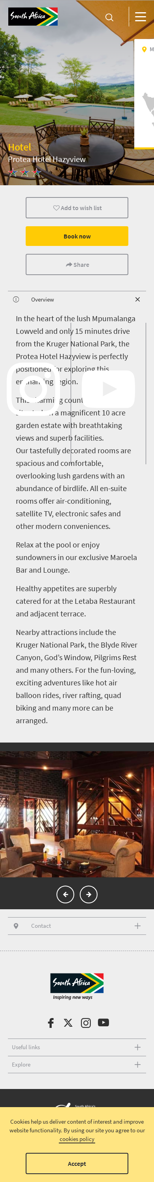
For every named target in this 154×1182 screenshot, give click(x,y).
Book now (77, 236)
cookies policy (77, 1139)
